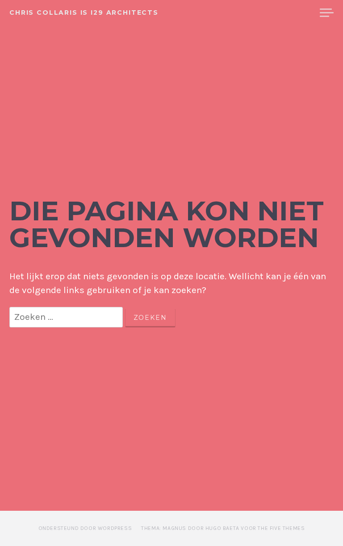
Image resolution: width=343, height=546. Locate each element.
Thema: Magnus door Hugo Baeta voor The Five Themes (223, 528)
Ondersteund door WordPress (85, 528)
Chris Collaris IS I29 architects (84, 12)
